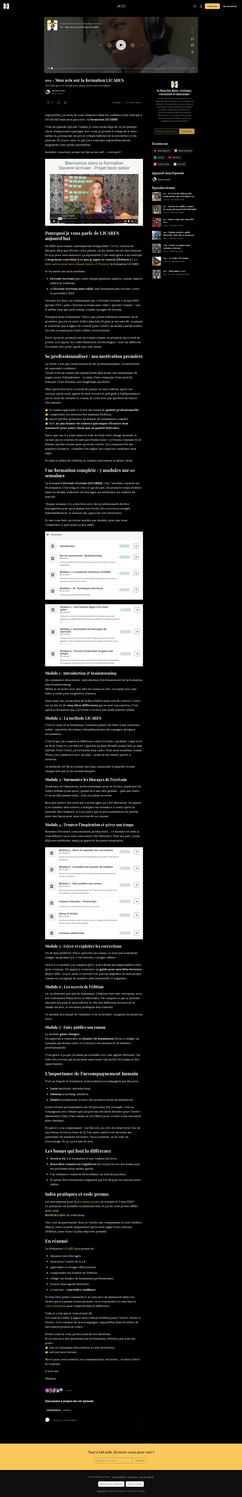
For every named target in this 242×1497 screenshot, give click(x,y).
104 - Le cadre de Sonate (176, 258)
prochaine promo (88, 1201)
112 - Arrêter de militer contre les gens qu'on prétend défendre (180, 208)
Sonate (89, 264)
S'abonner (212, 6)
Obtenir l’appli (135, 1484)
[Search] (195, 6)
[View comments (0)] (192, 38)
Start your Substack (112, 1484)
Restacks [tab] (67, 1410)
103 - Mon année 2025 (174, 271)
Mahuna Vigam (58, 91)
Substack (101, 1491)
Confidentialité (119, 1477)
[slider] (120, 68)
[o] (156, 196)
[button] (100, 45)
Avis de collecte (146, 1477)
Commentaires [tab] (53, 1410)
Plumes (102, 264)
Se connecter (230, 6)
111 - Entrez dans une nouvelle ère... (178, 221)
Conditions (132, 1477)
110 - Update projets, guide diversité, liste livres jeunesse (178, 233)
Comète (114, 246)
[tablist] (59, 1410)
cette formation (56, 1306)
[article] (174, 196)
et (96, 264)
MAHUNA (52, 1215)
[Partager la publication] (201, 6)
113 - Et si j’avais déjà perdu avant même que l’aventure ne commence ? (178, 195)
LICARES (69, 1248)
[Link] (41, 235)
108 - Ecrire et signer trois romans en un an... (176, 246)
